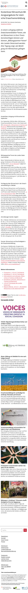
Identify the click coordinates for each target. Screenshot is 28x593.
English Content (5, 557)
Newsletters (4, 536)
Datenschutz (4, 547)
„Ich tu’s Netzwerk (14, 164)
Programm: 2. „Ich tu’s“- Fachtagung (14, 272)
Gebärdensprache (6, 560)
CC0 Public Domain (8, 79)
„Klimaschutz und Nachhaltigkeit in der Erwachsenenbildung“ (13, 260)
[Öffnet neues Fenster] (4, 3)
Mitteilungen (4, 565)
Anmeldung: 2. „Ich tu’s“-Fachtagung (14, 274)
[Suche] (26, 2)
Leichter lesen (5, 559)
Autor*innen (4, 540)
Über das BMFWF (6, 566)
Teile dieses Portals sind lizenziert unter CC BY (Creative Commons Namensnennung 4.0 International (12, 584)
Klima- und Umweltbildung (12, 264)
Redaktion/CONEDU (6, 24)
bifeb (2, 568)
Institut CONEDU (10, 577)
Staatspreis (4, 555)
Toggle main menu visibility (26, 6)
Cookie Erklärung (6, 549)
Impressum (4, 546)
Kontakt (3, 538)
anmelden (8, 227)
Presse (3, 541)
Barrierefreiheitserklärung (8, 551)
